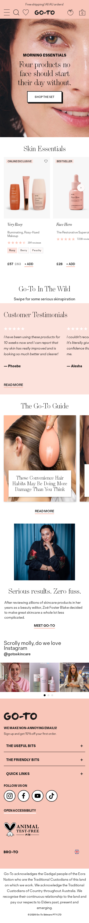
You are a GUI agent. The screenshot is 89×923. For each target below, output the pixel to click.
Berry (23, 250)
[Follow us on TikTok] (51, 796)
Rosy (12, 250)
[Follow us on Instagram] (9, 796)
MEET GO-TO (44, 625)
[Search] (16, 12)
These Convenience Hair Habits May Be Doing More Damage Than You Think (39, 483)
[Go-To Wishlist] (26, 12)
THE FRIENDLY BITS (22, 760)
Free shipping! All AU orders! (44, 4)
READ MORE (13, 385)
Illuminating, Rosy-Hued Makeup (23, 234)
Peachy (36, 250)
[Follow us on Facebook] (23, 796)
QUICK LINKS (18, 774)
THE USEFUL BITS (21, 746)
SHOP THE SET (44, 96)
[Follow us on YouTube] (37, 796)
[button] (46, 161)
